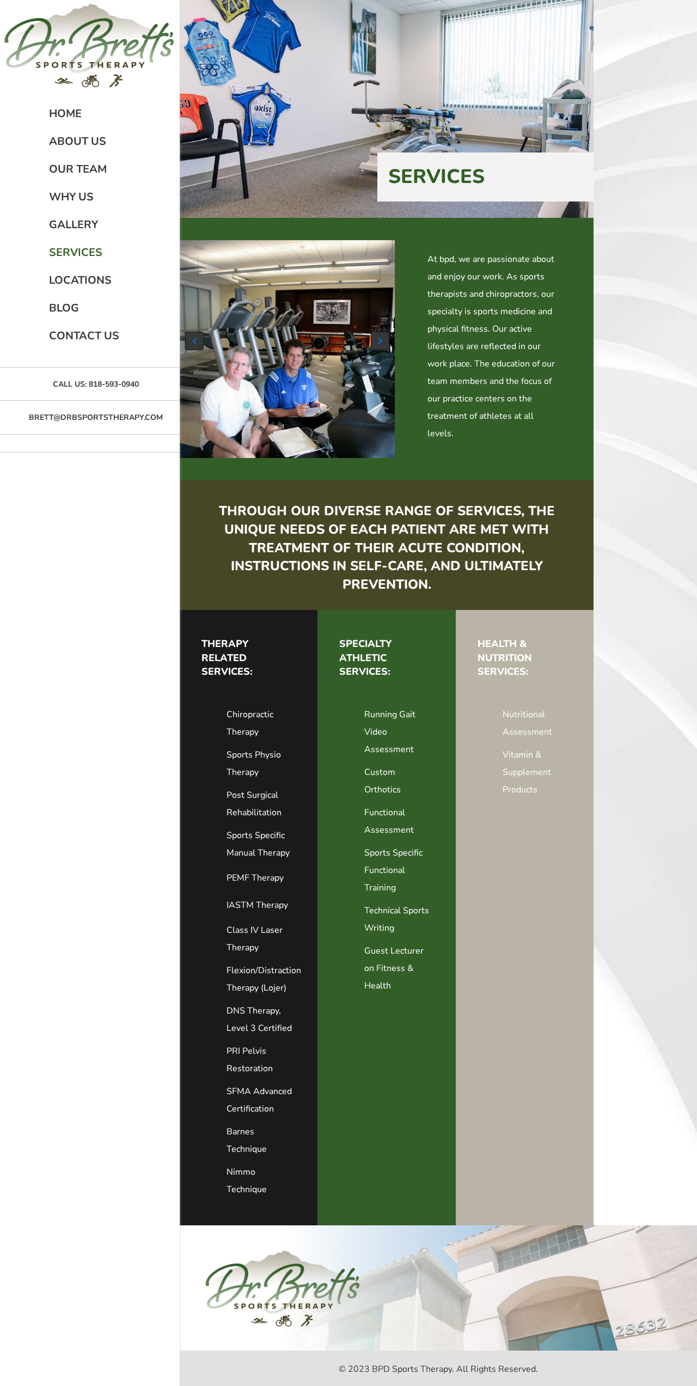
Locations (80, 280)
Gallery (73, 224)
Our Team (78, 169)
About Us (77, 141)
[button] (194, 341)
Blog (64, 308)
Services (75, 252)
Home (65, 113)
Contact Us (84, 335)
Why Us (71, 197)
